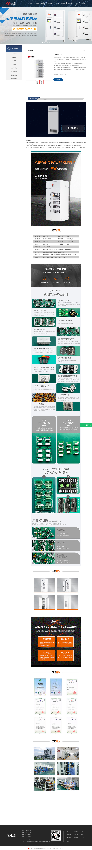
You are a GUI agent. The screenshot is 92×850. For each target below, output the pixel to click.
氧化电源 (14, 57)
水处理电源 (14, 53)
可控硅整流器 (14, 71)
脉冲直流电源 (14, 75)
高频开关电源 (14, 68)
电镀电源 (14, 60)
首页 (79, 50)
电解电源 (14, 64)
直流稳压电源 (14, 78)
